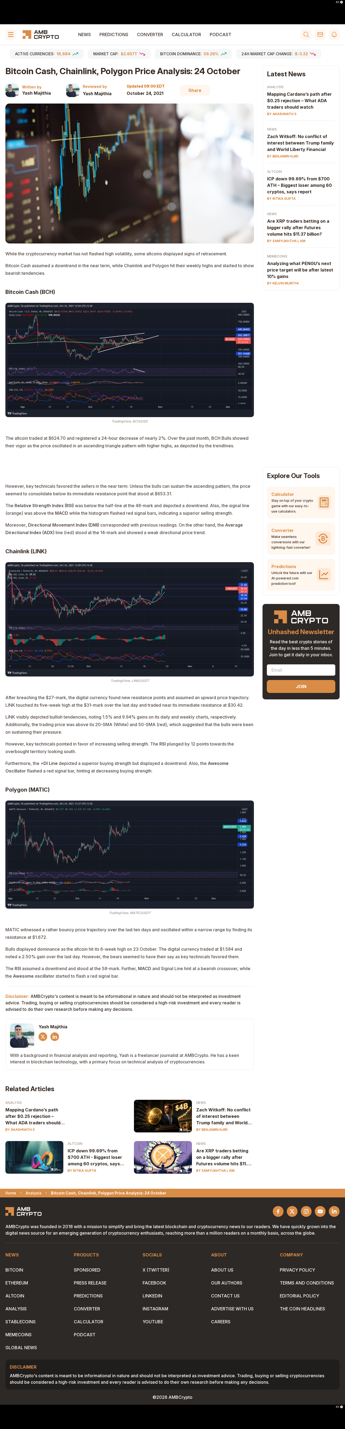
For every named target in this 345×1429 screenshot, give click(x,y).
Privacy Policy (297, 1270)
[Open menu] (10, 34)
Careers (220, 1321)
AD (337, 2)
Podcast (220, 34)
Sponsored (87, 1270)
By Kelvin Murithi (283, 283)
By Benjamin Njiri (211, 1130)
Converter (150, 34)
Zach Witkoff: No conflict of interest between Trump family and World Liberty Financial (223, 1116)
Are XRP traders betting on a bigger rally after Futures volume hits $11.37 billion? (224, 1157)
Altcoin (75, 1144)
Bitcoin (14, 1270)
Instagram (155, 1308)
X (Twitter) (156, 1270)
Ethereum (16, 1283)
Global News (21, 1347)
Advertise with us (232, 1308)
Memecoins (277, 256)
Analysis (13, 1103)
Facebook (154, 1283)
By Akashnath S (20, 1130)
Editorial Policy (299, 1296)
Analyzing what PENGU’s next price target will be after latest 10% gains (300, 270)
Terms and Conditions (307, 1283)
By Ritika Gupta (82, 1171)
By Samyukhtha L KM (215, 1171)
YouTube (153, 1321)
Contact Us (225, 1296)
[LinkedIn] (54, 1036)
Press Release (90, 1283)
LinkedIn (152, 1296)
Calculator (186, 34)
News (84, 34)
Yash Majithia (36, 93)
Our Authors (226, 1283)
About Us (222, 1270)
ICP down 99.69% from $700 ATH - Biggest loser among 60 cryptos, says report (95, 1157)
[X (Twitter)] (43, 1036)
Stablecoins (20, 1321)
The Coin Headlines (302, 1308)
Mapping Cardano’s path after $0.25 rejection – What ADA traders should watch (32, 1116)
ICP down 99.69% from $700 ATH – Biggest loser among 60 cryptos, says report (299, 185)
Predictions (113, 34)
